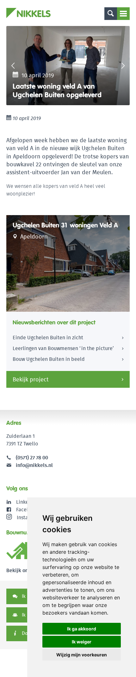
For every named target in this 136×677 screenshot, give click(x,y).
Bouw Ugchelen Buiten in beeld (49, 359)
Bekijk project (31, 379)
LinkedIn (26, 502)
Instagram (28, 517)
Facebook (27, 509)
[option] (68, 65)
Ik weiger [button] (81, 641)
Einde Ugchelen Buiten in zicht (48, 337)
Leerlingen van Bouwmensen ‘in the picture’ (63, 348)
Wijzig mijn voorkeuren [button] (81, 654)
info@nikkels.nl (34, 465)
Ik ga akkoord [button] (81, 628)
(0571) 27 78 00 (32, 457)
